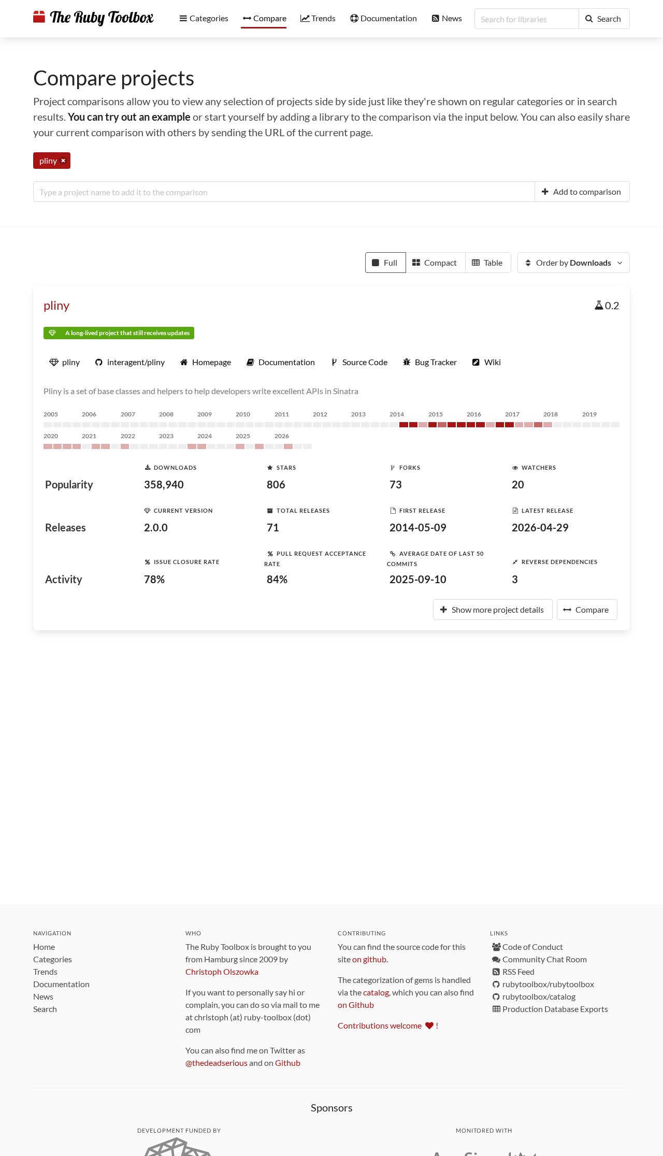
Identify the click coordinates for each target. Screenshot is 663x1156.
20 (518, 484)
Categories (52, 959)
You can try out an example (129, 116)
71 (273, 527)
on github (369, 959)
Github (287, 1062)
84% (277, 579)
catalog (376, 992)
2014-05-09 (418, 527)
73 (396, 484)
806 (276, 484)
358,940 (164, 484)
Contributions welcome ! (388, 1025)
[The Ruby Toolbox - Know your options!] (93, 18)
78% (154, 579)
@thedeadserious (216, 1062)
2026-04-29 (540, 527)
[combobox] (284, 191)
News (43, 996)
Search (45, 1009)
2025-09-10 (418, 579)
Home (44, 946)
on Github (356, 1004)
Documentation (61, 984)
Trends (45, 971)
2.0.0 (156, 527)
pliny (56, 304)
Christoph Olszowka (221, 971)
